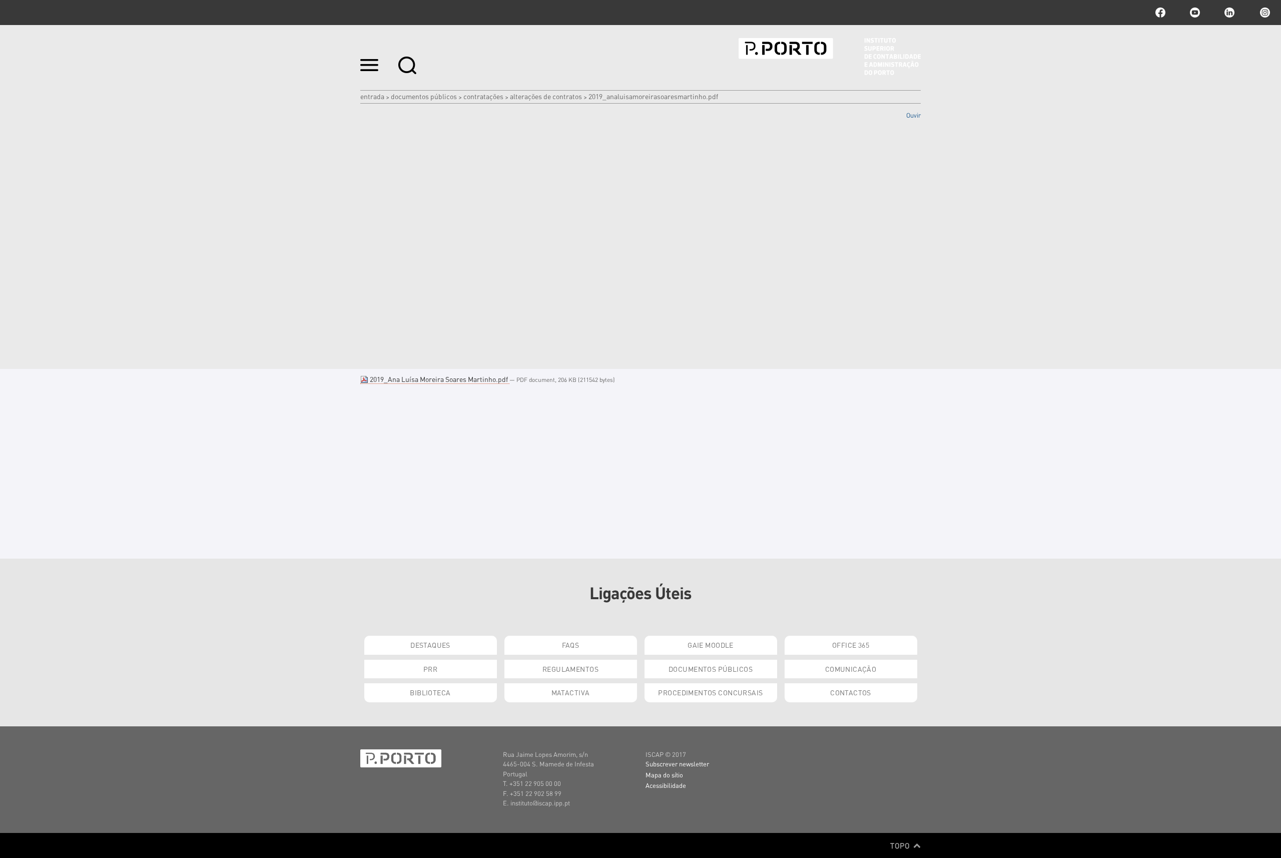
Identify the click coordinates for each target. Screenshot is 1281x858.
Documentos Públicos (424, 96)
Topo (901, 845)
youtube (1195, 13)
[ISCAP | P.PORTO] (830, 56)
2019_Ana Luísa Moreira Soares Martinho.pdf (438, 378)
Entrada (372, 96)
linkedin (1229, 13)
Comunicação (851, 668)
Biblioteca (430, 692)
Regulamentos (570, 668)
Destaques (430, 644)
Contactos (850, 692)
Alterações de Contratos (546, 96)
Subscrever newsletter (677, 763)
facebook (1160, 13)
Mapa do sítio (664, 774)
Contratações (483, 96)
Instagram (1264, 13)
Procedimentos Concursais (710, 692)
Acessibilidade (666, 785)
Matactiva (570, 692)
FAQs (570, 644)
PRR (430, 668)
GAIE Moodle (711, 644)
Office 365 (850, 644)
